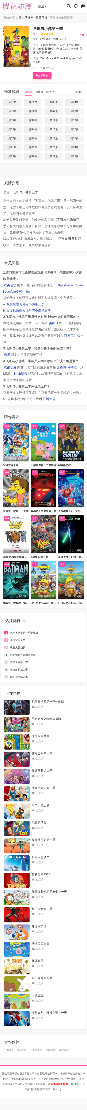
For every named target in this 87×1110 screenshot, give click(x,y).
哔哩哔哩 (64, 1049)
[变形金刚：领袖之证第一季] (17, 1018)
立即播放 (43, 75)
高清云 (28, 91)
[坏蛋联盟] (17, 966)
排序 (80, 91)
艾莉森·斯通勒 (45, 52)
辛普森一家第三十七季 (16, 511)
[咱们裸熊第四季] (17, 984)
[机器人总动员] (17, 863)
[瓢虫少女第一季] (17, 914)
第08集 (75, 111)
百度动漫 (8, 1049)
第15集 (54, 129)
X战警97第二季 (39, 557)
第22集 (33, 147)
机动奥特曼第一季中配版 (21, 632)
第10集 (33, 120)
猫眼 (7, 354)
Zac (42, 58)
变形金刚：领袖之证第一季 (49, 1012)
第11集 (54, 120)
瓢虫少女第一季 (42, 909)
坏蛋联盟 (38, 960)
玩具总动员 (39, 822)
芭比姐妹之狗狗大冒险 (20, 654)
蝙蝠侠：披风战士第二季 (17, 603)
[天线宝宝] (17, 1001)
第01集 (12, 102)
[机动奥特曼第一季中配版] (17, 707)
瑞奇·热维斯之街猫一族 (16, 557)
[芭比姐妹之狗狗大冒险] (17, 724)
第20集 (75, 138)
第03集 (54, 102)
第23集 (54, 147)
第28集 (75, 156)
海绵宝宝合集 (40, 943)
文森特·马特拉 (48, 44)
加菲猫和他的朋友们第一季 (49, 891)
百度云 (39, 91)
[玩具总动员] (17, 828)
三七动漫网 (18, 6)
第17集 (12, 138)
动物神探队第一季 (43, 839)
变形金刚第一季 (16, 662)
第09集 (12, 120)
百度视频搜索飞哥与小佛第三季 (28, 310)
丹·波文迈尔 (63, 48)
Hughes (70, 58)
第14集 (33, 129)
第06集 (33, 111)
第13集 (12, 129)
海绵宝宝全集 (15, 640)
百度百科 (70, 335)
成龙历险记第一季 (43, 788)
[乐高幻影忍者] (17, 811)
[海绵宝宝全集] (17, 742)
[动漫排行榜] (83, 5)
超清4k (50, 91)
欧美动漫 (42, 17)
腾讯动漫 (10, 367)
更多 (25, 621)
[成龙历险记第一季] (17, 793)
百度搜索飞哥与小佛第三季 (25, 304)
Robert (61, 58)
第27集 (54, 156)
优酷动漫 (51, 1049)
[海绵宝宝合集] (17, 949)
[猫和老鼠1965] (17, 880)
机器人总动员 (15, 647)
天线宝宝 (38, 995)
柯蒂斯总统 (64, 465)
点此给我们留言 (59, 1084)
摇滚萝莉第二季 (16, 669)
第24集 (75, 147)
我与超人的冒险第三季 (43, 511)
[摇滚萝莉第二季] (17, 776)
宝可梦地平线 (10, 465)
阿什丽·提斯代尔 (46, 48)
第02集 (33, 102)
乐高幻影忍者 (40, 805)
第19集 (54, 138)
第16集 (75, 129)
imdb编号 (20, 373)
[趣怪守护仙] (17, 932)
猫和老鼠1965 (41, 874)
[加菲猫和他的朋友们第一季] (17, 897)
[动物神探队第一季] (17, 845)
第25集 (12, 156)
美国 (55, 39)
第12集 (75, 120)
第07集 (54, 111)
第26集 (33, 156)
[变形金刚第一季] (17, 759)
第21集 (12, 147)
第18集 (33, 138)
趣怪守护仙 (39, 926)
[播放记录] (75, 5)
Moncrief (51, 58)
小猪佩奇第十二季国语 (43, 465)
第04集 (75, 102)
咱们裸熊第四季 (16, 677)
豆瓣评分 (45, 68)
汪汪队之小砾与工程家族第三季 (48, 603)
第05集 (12, 111)
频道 (41, 6)
